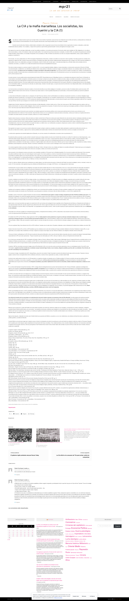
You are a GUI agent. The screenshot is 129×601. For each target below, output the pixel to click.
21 (24, 534)
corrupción (78, 522)
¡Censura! (56, 1)
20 (21, 534)
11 (13, 532)
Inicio (51, 16)
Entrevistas (47, 1)
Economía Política (79, 527)
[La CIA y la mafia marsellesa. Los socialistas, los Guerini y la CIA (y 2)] (49, 435)
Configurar (92, 596)
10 (9, 532)
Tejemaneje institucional (76, 552)
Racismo (77, 549)
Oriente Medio (74, 546)
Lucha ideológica (72, 539)
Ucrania (83, 555)
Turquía (77, 555)
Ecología (68, 528)
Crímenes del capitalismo (75, 525)
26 (17, 536)
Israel (76, 536)
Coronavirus (70, 522)
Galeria (66, 16)
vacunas (86, 557)
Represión (83, 549)
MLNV (89, 543)
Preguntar (117, 526)
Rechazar (84, 596)
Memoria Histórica (50, 23)
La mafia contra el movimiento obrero (16, 442)
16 (32, 532)
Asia (76, 519)
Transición (75, 1)
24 (9, 536)
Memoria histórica (72, 543)
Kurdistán (80, 536)
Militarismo (84, 543)
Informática (87, 534)
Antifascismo (70, 519)
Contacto (58, 16)
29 (28, 536)
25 (13, 536)
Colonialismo (85, 519)
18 (13, 534)
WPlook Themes (118, 599)
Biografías (84, 1)
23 (32, 534)
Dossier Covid (37, 1)
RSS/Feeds (50, 519)
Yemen (91, 557)
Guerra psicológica (82, 531)
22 (28, 534)
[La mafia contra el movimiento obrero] (21, 435)
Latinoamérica (87, 536)
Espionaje (90, 528)
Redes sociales (75, 16)
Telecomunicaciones (70, 555)
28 (24, 536)
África (68, 560)
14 (24, 532)
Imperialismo (79, 533)
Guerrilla (67, 533)
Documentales (65, 1)
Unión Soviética (79, 557)
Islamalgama (70, 536)
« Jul (8, 539)
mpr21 (64, 7)
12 (17, 532)
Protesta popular (70, 549)
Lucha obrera (82, 539)
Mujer (66, 546)
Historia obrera (71, 533)
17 (9, 534)
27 (21, 536)
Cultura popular (88, 525)
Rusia (68, 552)
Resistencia (92, 1)
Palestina (83, 546)
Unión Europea (70, 557)
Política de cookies (58, 597)
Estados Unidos (70, 531)
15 (28, 532)
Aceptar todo (76, 596)
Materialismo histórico (79, 541)
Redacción (44, 34)
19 (17, 534)
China (80, 519)
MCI (84, 541)
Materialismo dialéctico (70, 541)
